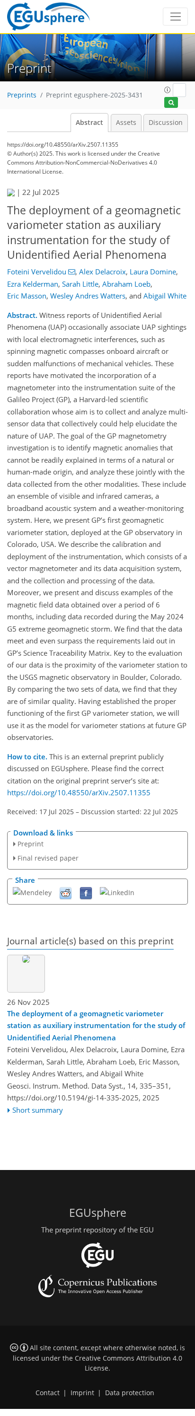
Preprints (21, 95)
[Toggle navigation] (175, 17)
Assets (126, 122)
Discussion (166, 122)
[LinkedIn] (117, 892)
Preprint (31, 843)
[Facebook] (86, 892)
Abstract (89, 122)
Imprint (82, 1393)
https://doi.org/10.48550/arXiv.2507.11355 (79, 792)
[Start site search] (171, 102)
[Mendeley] (32, 892)
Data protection (129, 1393)
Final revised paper (48, 857)
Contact (47, 1393)
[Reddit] (65, 892)
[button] (167, 90)
